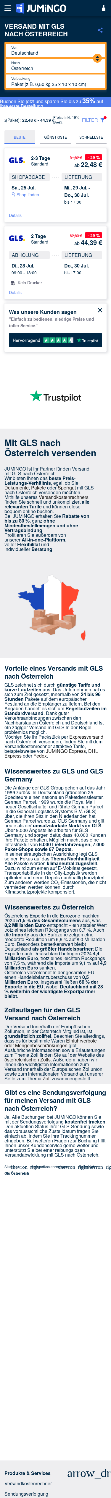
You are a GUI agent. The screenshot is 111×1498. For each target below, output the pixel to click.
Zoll (47, 1078)
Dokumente (16, 487)
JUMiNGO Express (66, 751)
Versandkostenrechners (64, 497)
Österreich (86, 1166)
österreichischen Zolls (27, 1059)
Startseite (12, 1166)
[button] (55, 1473)
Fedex (40, 755)
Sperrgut (67, 487)
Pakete (38, 487)
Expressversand (86, 736)
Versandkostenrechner (49, 1166)
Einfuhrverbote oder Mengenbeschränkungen (50, 1043)
